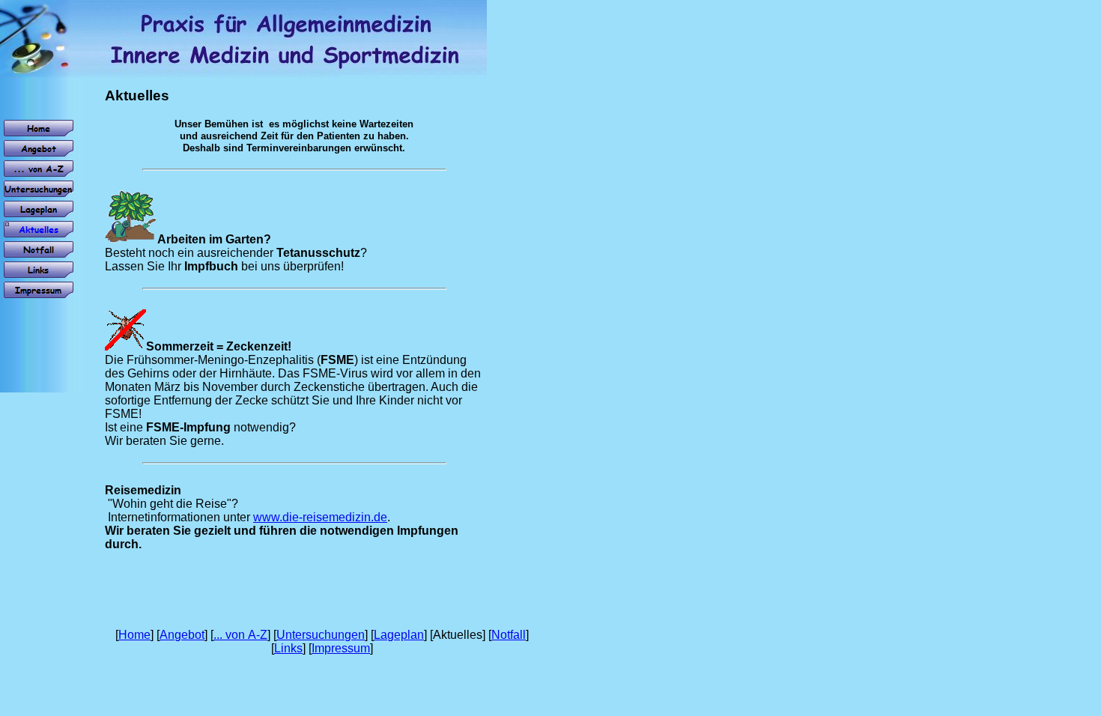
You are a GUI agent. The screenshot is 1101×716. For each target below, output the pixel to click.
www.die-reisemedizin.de (320, 517)
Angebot (182, 634)
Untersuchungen (320, 634)
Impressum (341, 648)
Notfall (508, 634)
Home (134, 634)
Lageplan (399, 634)
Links (288, 648)
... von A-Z (240, 634)
